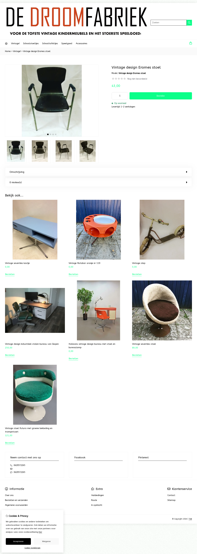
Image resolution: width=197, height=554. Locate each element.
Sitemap (171, 500)
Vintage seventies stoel (144, 344)
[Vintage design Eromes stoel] (51, 136)
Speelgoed (66, 43)
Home (8, 51)
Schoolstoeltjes (31, 43)
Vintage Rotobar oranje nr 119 (84, 263)
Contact (171, 495)
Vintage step (138, 263)
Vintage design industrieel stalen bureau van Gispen (32, 344)
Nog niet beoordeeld (137, 79)
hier (40, 532)
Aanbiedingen (97, 495)
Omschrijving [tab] (17, 171)
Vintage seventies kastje (17, 263)
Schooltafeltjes (50, 43)
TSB (190, 519)
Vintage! (15, 43)
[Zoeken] (189, 23)
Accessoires (81, 43)
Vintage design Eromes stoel (36, 51)
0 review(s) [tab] (16, 182)
